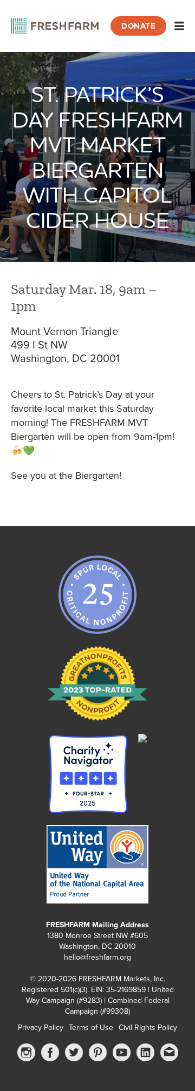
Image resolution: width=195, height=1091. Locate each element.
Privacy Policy (40, 1027)
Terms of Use (91, 1027)
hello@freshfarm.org (97, 957)
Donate (138, 26)
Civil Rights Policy (148, 1027)
